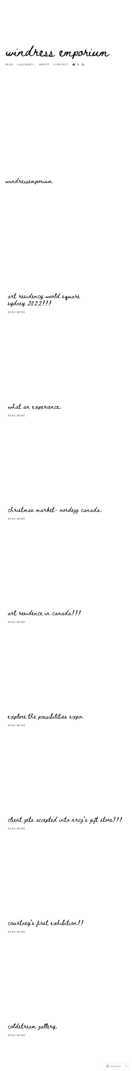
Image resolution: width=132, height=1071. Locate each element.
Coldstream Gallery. (32, 1025)
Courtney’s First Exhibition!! (46, 922)
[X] (78, 64)
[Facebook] (73, 64)
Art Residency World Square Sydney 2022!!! (44, 299)
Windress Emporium (57, 50)
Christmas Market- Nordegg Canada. (55, 509)
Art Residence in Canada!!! (44, 612)
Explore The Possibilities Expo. (46, 715)
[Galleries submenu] (34, 64)
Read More (16, 312)
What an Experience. (34, 406)
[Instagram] (82, 64)
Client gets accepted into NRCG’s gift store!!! (65, 819)
